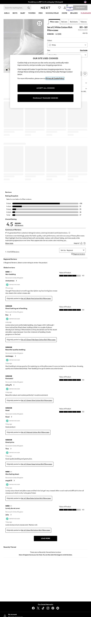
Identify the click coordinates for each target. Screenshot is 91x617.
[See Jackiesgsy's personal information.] (15, 356)
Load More (45, 538)
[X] (38, 608)
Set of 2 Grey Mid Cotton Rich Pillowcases (35, 530)
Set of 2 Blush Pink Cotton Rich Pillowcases (36, 298)
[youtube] (57, 608)
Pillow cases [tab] (54, 22)
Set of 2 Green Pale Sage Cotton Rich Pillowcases (38, 340)
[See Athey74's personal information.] (14, 385)
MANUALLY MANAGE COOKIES (45, 98)
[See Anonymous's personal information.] (16, 281)
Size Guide (83, 50)
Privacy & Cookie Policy (55, 78)
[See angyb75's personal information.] (14, 480)
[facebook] (33, 608)
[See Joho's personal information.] (11, 515)
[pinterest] (52, 608)
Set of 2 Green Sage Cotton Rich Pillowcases (36, 464)
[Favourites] (59, 7)
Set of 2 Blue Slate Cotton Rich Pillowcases (36, 498)
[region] (45, 81)
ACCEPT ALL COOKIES (46, 88)
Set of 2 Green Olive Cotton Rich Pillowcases (36, 400)
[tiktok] (43, 608)
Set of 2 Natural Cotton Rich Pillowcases (35, 432)
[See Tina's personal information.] (11, 449)
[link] (64, 7)
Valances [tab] (83, 22)
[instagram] (48, 608)
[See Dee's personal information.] (10, 315)
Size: (48, 50)
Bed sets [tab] (64, 22)
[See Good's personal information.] (11, 417)
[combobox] (67, 45)
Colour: (49, 40)
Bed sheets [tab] (74, 22)
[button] (6, 70)
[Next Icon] (45, 8)
